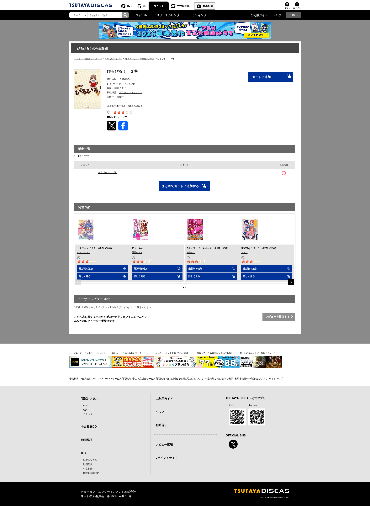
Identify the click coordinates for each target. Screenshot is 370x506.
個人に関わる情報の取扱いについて (185, 378)
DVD (129, 6)
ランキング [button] (199, 15)
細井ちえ (191, 252)
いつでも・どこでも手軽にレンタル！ (87, 353)
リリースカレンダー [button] (169, 15)
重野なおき (137, 252)
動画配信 (208, 6)
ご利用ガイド (259, 15)
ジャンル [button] (141, 15)
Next (291, 282)
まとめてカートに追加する (181, 186)
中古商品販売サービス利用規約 (148, 378)
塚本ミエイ (120, 88)
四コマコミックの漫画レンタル (139, 58)
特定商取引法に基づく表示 (219, 378)
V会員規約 (85, 378)
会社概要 (74, 378)
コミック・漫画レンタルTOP (88, 58)
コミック (159, 6)
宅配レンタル (90, 459)
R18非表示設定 (91, 472)
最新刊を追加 (86, 268)
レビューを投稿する (278, 316)
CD (144, 6)
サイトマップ (276, 378)
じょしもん (137, 248)
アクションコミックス (130, 92)
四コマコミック (127, 83)
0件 (125, 117)
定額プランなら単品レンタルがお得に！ (216, 353)
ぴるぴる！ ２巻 (107, 172)
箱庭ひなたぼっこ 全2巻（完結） (259, 248)
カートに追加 (261, 77)
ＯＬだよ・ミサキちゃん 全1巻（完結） (208, 248)
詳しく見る (85, 276)
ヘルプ (277, 15)
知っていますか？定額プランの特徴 (171, 353)
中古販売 (87, 468)
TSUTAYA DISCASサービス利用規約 (112, 378)
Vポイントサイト (167, 458)
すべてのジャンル (113, 58)
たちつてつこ (83, 252)
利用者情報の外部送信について (251, 378)
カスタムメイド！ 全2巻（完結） (95, 248)
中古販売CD (183, 6)
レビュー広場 (164, 444)
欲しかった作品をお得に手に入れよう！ (131, 353)
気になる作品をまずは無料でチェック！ (259, 353)
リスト (287, 8)
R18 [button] (292, 15)
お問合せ (161, 425)
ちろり (244, 252)
